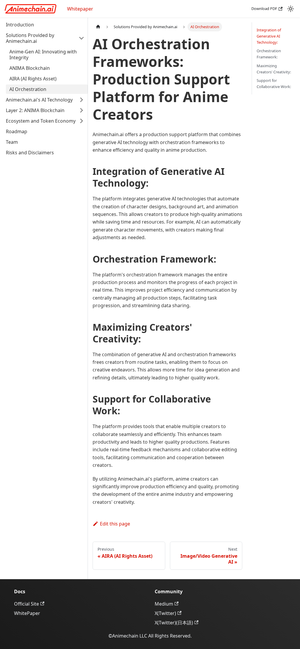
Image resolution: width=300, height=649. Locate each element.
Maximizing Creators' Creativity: (274, 69)
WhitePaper (27, 613)
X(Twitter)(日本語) (174, 622)
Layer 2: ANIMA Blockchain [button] (35, 110)
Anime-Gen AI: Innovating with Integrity (43, 54)
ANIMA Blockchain (29, 68)
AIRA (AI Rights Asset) (33, 78)
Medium (164, 604)
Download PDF (264, 8)
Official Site (26, 604)
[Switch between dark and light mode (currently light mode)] (290, 8)
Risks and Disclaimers (30, 152)
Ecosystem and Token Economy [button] (41, 121)
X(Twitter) (165, 613)
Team (12, 142)
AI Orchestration (27, 89)
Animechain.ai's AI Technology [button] (39, 100)
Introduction (20, 24)
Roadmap (16, 131)
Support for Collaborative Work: (274, 83)
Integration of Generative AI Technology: (269, 36)
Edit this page (115, 523)
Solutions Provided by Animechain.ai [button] (30, 38)
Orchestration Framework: (269, 54)
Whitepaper (80, 9)
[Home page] (98, 26)
